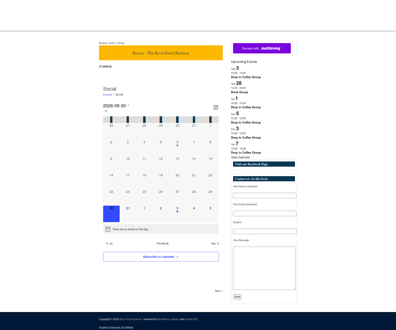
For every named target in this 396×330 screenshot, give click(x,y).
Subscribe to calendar (158, 257)
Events (219, 35)
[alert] (161, 229)
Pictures (205, 35)
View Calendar (240, 157)
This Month (162, 243)
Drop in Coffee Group (246, 77)
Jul (111, 243)
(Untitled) (105, 66)
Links (235, 35)
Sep (213, 243)
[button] (158, 111)
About (173, 35)
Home (161, 35)
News (188, 35)
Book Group (239, 92)
